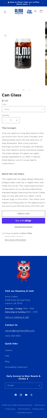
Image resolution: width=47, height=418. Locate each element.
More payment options (23, 227)
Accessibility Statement (16, 367)
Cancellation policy (25, 413)
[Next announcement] (42, 3)
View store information (15, 240)
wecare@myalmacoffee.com (20, 330)
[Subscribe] (39, 386)
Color (4, 104)
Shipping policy (38, 409)
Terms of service (24, 409)
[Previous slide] (18, 90)
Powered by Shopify (24, 405)
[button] (5, 12)
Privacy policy (10, 409)
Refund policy (40, 405)
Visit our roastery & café (17, 317)
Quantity (5, 115)
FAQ (7, 356)
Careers (8, 350)
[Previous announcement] (4, 3)
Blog (7, 361)
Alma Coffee (12, 405)
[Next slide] (29, 90)
